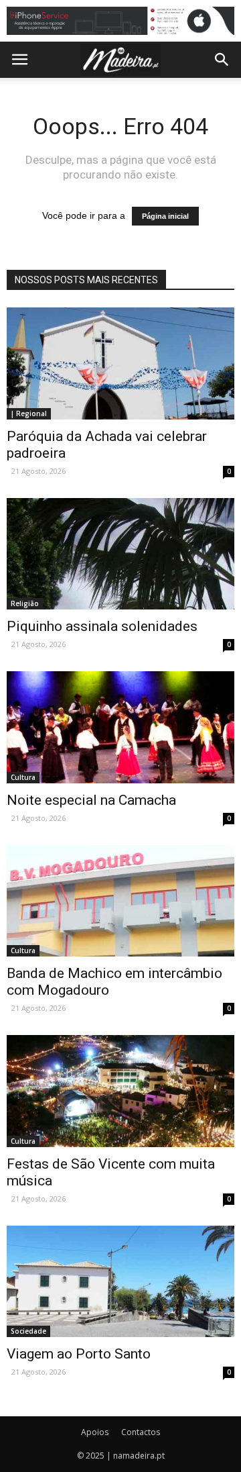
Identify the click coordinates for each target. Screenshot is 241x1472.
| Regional (29, 413)
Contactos (140, 1432)
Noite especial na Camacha (91, 800)
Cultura (23, 777)
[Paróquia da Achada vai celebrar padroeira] (120, 363)
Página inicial (165, 216)
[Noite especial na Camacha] (120, 727)
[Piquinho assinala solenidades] (120, 553)
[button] (222, 60)
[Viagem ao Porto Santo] (120, 1281)
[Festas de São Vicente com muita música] (120, 1090)
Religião (25, 603)
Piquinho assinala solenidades (102, 626)
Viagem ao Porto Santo (79, 1354)
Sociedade (28, 1331)
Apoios (94, 1432)
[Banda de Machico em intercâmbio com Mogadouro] (120, 900)
